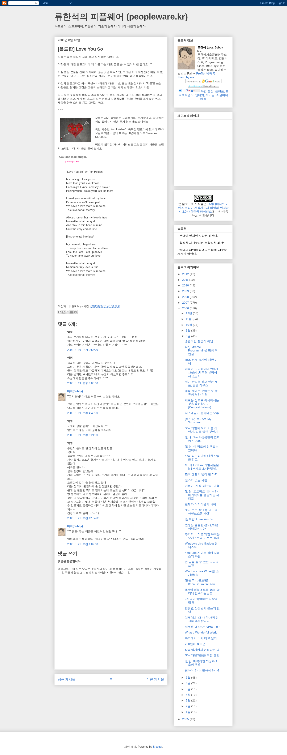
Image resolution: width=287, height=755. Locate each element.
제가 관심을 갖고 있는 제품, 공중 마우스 (201, 383)
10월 (189, 325)
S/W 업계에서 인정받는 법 (202, 649)
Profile (200, 73)
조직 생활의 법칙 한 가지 (201, 474)
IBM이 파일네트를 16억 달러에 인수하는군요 (202, 591)
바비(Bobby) (75, 391)
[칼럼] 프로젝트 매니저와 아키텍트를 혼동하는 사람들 (202, 495)
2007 (186, 302)
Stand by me (186, 77)
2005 (186, 719)
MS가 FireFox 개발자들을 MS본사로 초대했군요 (202, 466)
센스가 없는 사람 (196, 480)
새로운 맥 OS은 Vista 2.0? (202, 626)
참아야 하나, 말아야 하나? (202, 670)
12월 (189, 313)
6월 (188, 683)
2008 (186, 297)
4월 (188, 694)
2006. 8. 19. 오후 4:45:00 (82, 413)
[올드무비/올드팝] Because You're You (200, 582)
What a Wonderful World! (201, 632)
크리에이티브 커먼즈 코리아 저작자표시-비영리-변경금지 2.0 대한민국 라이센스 (203, 207)
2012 (186, 274)
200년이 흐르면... (196, 644)
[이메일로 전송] (60, 312)
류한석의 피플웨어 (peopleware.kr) (121, 16)
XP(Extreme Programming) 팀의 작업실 (201, 350)
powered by (71, 162)
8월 (188, 336)
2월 (188, 706)
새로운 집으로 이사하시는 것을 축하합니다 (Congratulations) (202, 403)
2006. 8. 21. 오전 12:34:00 (83, 518)
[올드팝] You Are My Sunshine (198, 420)
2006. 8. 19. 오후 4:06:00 (82, 383)
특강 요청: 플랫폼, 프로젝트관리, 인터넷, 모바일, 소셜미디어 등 (204, 95)
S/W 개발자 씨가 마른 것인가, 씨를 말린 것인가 (201, 429)
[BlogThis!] (64, 312)
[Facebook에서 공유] (72, 312)
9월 (188, 330)
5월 (188, 689)
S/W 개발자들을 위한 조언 (202, 655)
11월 (189, 319)
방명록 (210, 73)
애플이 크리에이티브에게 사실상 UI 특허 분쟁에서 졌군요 (201, 372)
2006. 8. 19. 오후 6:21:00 (82, 435)
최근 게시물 (66, 679)
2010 (186, 285)
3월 (188, 700)
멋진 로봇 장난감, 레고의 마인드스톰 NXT (201, 511)
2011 (185, 279)
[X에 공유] (68, 312)
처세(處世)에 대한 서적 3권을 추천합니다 (201, 619)
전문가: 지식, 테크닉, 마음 (202, 485)
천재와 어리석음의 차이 (200, 504)
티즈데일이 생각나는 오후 (202, 413)
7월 (188, 677)
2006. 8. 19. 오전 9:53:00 (82, 349)
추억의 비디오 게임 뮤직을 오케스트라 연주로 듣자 (202, 536)
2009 (186, 291)
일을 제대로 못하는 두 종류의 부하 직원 (201, 392)
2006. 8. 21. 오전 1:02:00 (82, 544)
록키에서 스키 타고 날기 (201, 638)
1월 (188, 712)
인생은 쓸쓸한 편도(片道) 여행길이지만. (201, 526)
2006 (186, 308)
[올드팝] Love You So (199, 519)
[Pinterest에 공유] (76, 312)
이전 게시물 (155, 679)
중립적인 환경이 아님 (199, 341)
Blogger (157, 746)
